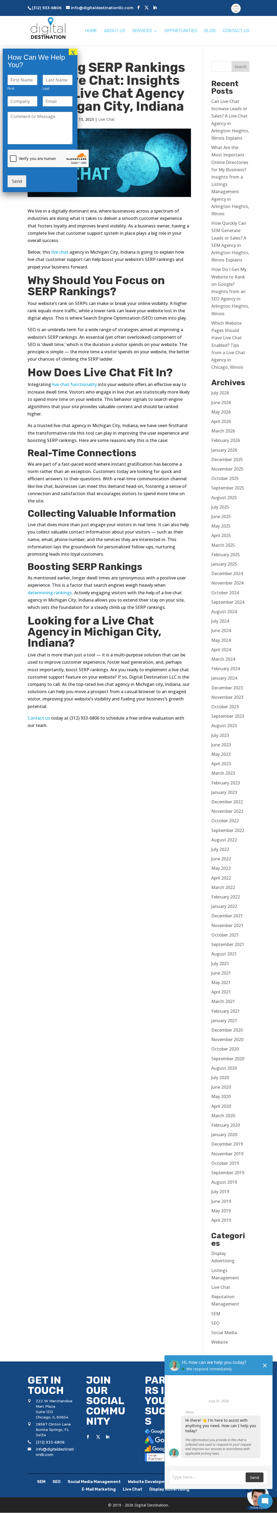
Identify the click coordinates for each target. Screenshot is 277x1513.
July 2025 (220, 507)
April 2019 (221, 1220)
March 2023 (223, 773)
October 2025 (225, 478)
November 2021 (227, 925)
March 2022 (223, 887)
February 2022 (225, 897)
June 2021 (221, 973)
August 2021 (224, 954)
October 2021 (225, 935)
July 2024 (220, 621)
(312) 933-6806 (50, 1442)
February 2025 (225, 555)
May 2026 (221, 412)
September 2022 (227, 830)
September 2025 (227, 488)
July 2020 (220, 1078)
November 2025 (227, 469)
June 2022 (221, 859)
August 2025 (224, 498)
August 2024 (224, 612)
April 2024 (221, 650)
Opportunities (180, 31)
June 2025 (221, 516)
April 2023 (221, 764)
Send (17, 181)
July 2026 (220, 393)
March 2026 (223, 431)
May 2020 (221, 1096)
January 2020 (224, 1135)
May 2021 (221, 982)
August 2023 (224, 726)
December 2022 (227, 802)
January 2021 (224, 1021)
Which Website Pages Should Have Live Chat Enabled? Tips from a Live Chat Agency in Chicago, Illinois (228, 345)
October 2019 (225, 1163)
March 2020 (223, 1116)
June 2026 (221, 402)
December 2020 (227, 1030)
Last (46, 88)
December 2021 (227, 916)
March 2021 (223, 1001)
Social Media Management (94, 1481)
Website (219, 1342)
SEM (215, 1314)
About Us (114, 31)
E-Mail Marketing (99, 1489)
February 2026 (225, 440)
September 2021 (227, 944)
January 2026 (224, 450)
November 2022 (227, 811)
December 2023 (227, 688)
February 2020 (225, 1125)
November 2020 (227, 1039)
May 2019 (221, 1211)
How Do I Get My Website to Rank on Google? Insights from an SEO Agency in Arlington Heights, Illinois (230, 291)
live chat (59, 252)
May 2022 (221, 868)
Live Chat (106, 119)
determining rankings (50, 593)
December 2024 (227, 573)
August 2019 (224, 1182)
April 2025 (221, 535)
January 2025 (224, 564)
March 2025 (223, 545)
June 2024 (221, 630)
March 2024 (223, 659)
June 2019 (221, 1201)
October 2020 (225, 1049)
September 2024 (227, 602)
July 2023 (220, 735)
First (11, 88)
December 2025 (227, 459)
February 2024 (225, 669)
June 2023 (221, 745)
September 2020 (227, 1059)
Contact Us (236, 31)
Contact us (39, 718)
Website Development (150, 1481)
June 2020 (221, 1087)
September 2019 (227, 1173)
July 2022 (220, 849)
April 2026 (221, 421)
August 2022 (224, 840)
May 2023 (221, 754)
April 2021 (221, 992)
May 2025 (221, 526)
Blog (210, 31)
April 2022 (221, 878)
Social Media (224, 1333)
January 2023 (224, 792)
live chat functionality (74, 384)
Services (142, 31)
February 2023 (225, 783)
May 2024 (221, 640)
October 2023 (225, 707)
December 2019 (227, 1144)
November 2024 (227, 583)
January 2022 (224, 906)
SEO (215, 1323)
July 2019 (220, 1192)
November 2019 (227, 1154)
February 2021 (225, 1011)
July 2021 (220, 964)
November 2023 (227, 697)
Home (91, 31)
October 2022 (225, 821)
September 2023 (227, 716)
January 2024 (224, 678)
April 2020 (221, 1106)
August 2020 (224, 1068)
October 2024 (225, 593)
